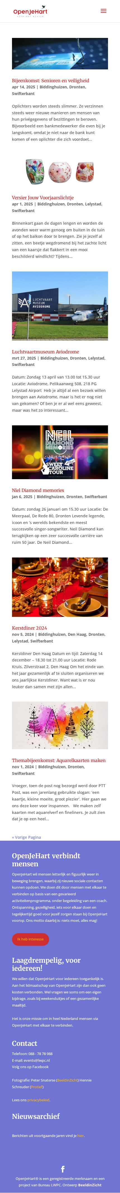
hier (80, 1135)
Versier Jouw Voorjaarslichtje (43, 197)
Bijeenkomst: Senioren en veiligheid (50, 80)
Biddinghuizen (53, 86)
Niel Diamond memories (38, 490)
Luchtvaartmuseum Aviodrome (45, 352)
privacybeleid (38, 1099)
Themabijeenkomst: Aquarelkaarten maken (59, 760)
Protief (36, 1086)
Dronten (77, 86)
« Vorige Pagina (26, 837)
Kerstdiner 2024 (29, 628)
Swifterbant (23, 93)
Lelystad (93, 204)
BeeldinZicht (67, 1080)
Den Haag (77, 634)
